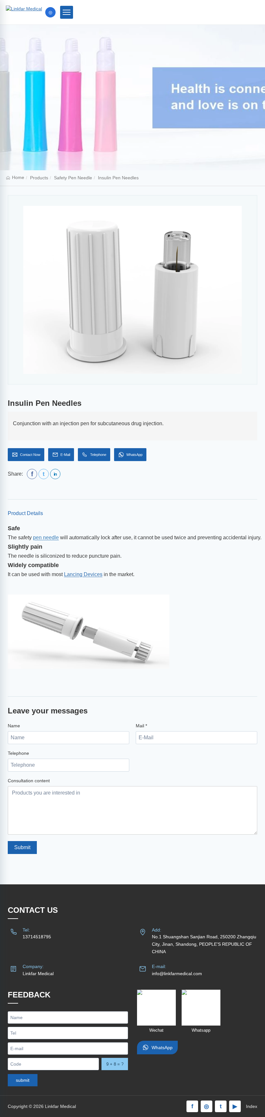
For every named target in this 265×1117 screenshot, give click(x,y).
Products (39, 177)
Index (251, 1106)
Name (14, 725)
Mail (141, 725)
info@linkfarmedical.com (177, 973)
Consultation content (29, 780)
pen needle (46, 537)
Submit (22, 847)
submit (22, 1080)
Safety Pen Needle (73, 177)
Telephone (18, 753)
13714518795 (37, 936)
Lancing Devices (83, 574)
